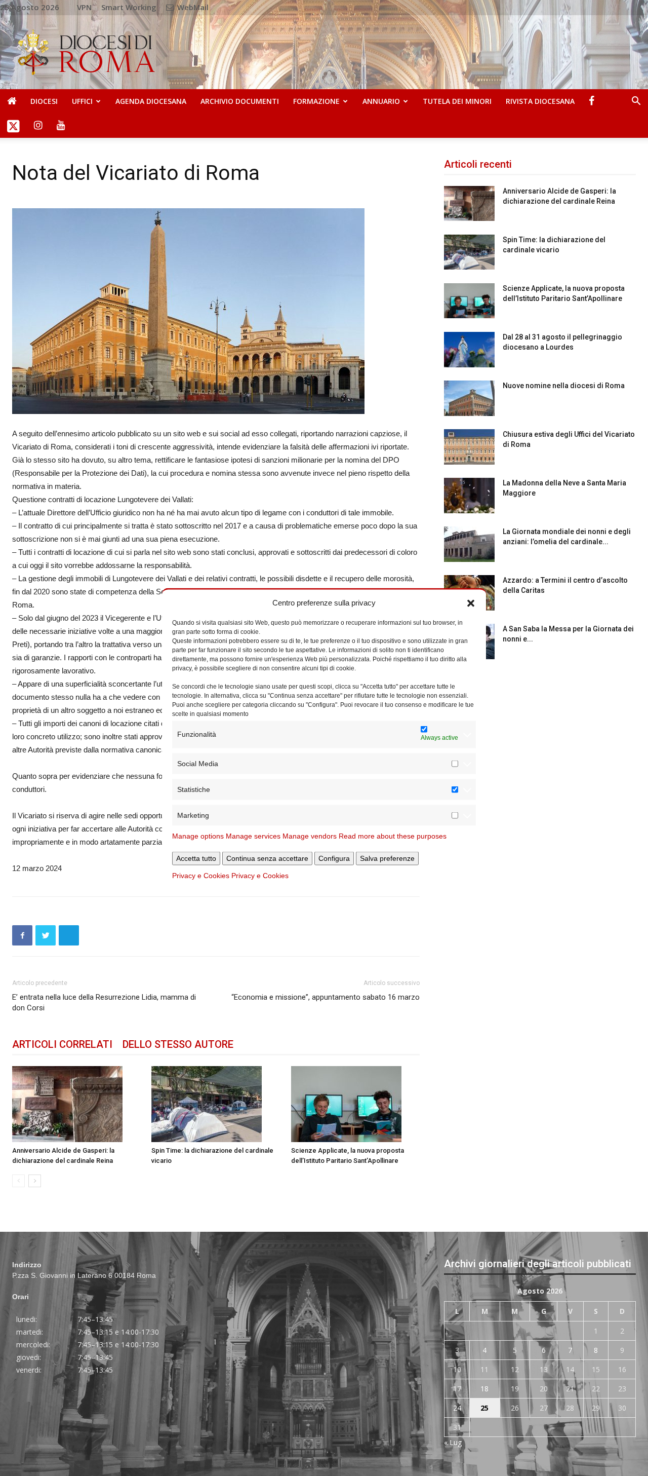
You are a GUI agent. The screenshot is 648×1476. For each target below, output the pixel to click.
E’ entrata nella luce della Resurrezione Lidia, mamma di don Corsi (104, 1002)
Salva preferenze (387, 858)
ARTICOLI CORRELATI (62, 1044)
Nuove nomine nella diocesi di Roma (564, 386)
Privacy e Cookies (200, 875)
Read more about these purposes (393, 835)
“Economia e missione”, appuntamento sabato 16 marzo (325, 997)
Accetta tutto (196, 858)
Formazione (316, 101)
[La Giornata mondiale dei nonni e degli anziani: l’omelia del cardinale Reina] (469, 544)
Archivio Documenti (239, 101)
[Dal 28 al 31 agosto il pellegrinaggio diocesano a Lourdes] (469, 349)
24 (457, 1408)
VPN (84, 7)
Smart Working (128, 7)
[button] (471, 602)
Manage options (198, 835)
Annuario (381, 101)
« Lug (453, 1442)
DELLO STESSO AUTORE (178, 1044)
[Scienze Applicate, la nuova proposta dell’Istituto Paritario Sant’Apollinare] (355, 1104)
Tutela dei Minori (457, 101)
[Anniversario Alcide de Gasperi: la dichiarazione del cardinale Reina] (76, 1104)
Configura (334, 858)
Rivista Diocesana (540, 101)
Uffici (82, 101)
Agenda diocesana (150, 101)
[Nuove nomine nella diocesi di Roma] (469, 398)
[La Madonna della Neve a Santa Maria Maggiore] (469, 495)
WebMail (192, 7)
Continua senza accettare (267, 858)
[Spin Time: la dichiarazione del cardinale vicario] (215, 1104)
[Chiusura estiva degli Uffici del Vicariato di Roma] (469, 447)
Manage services (253, 835)
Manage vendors (309, 835)
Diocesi (44, 101)
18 (484, 1388)
